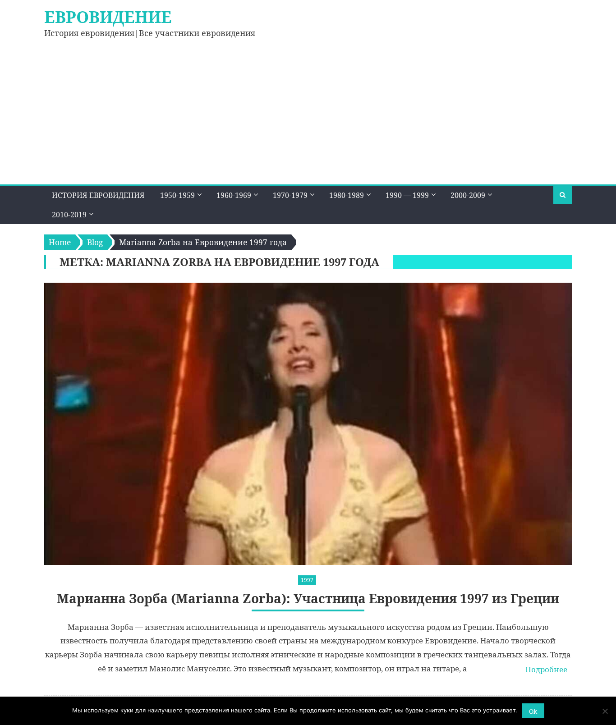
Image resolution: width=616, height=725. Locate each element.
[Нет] (604, 711)
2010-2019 (69, 215)
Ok (533, 711)
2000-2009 (468, 195)
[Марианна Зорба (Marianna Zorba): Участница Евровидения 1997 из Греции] (308, 424)
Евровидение (108, 17)
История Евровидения (98, 195)
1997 (307, 580)
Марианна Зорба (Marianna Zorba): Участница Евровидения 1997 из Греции (308, 598)
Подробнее (546, 669)
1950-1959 (177, 195)
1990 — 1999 (407, 195)
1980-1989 (346, 195)
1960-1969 (233, 195)
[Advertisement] (308, 117)
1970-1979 (290, 195)
